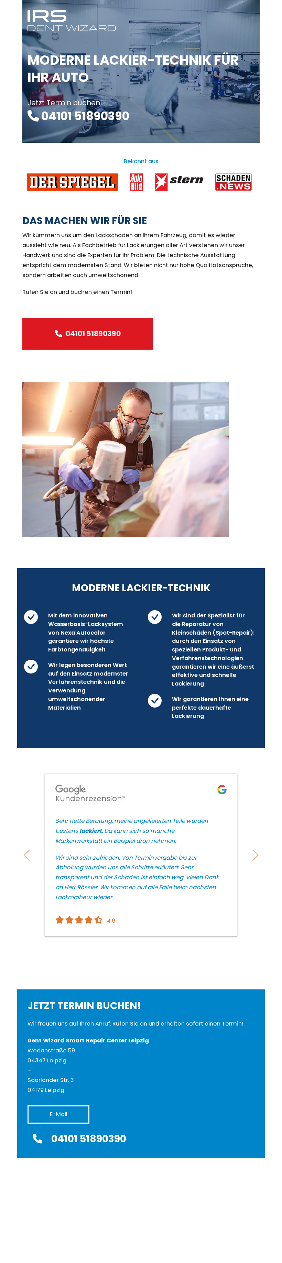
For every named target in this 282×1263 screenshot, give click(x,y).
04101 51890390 (93, 334)
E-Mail (58, 1114)
